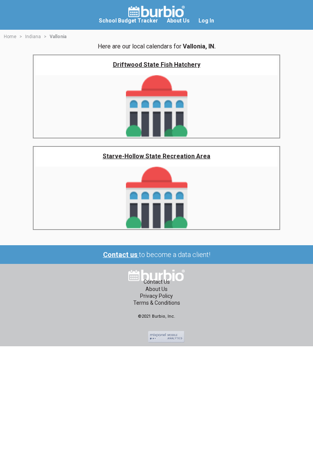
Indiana (33, 36)
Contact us (121, 255)
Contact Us (157, 282)
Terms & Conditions (156, 303)
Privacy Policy (156, 296)
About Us (156, 289)
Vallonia (58, 36)
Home (10, 36)
